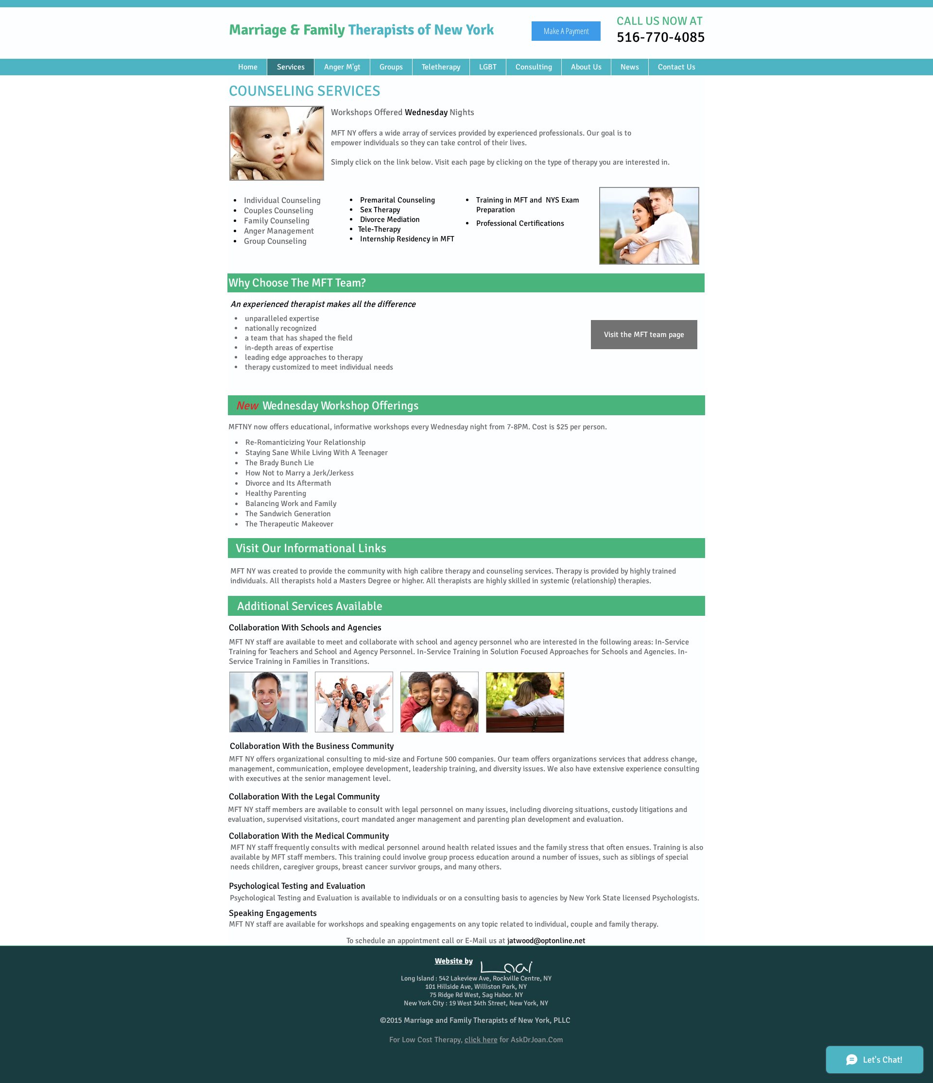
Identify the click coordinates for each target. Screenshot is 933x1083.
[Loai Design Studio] (507, 967)
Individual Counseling (281, 200)
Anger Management (278, 231)
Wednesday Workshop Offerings (340, 405)
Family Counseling (276, 221)
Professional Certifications (520, 223)
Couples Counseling (278, 210)
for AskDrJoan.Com (514, 1040)
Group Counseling (274, 241)
